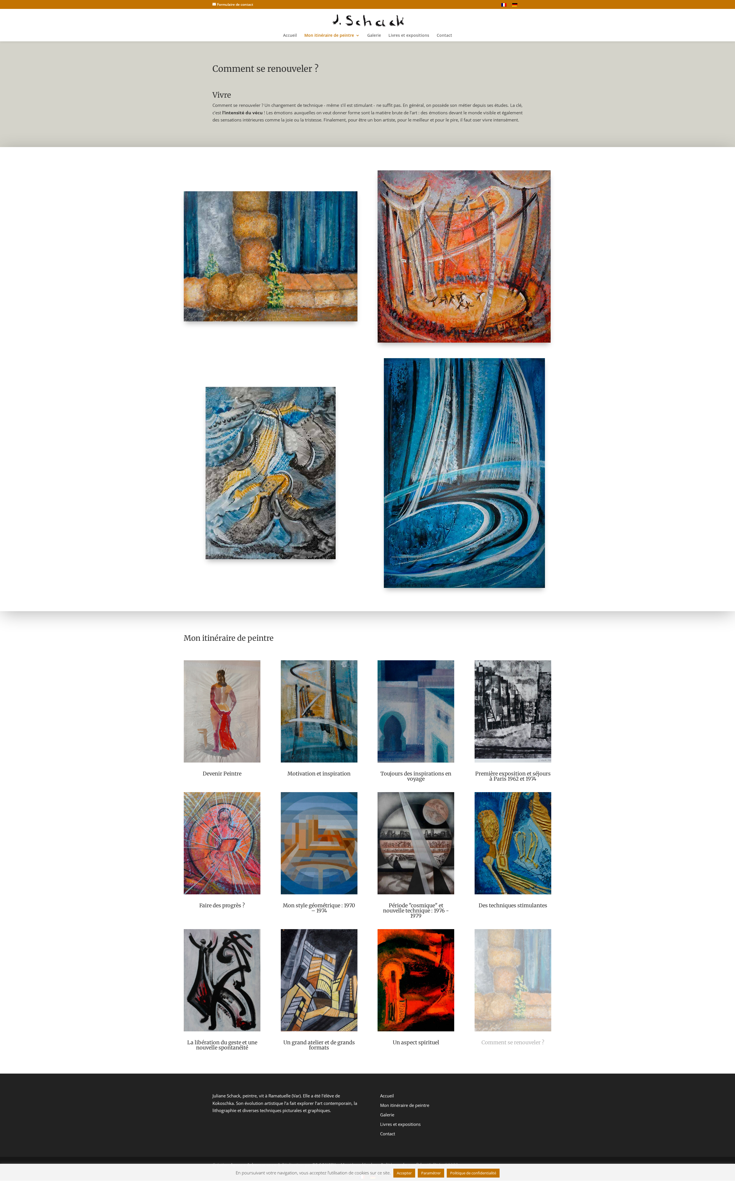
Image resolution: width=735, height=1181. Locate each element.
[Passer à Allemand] (514, 5)
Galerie (374, 35)
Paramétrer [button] (431, 1173)
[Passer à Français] (503, 5)
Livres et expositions (408, 35)
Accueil (290, 35)
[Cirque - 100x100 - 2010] (464, 341)
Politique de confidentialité (473, 1173)
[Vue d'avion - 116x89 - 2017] (271, 557)
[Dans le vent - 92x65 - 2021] (464, 586)
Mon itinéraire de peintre (329, 35)
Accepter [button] (404, 1173)
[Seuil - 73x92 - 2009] (270, 320)
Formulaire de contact (235, 4)
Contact (444, 35)
